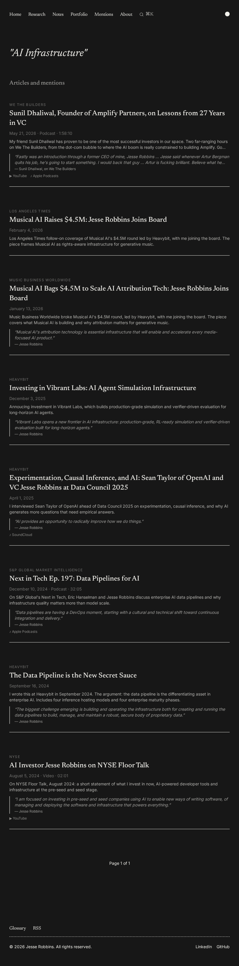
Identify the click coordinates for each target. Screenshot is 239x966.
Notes (58, 14)
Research (36, 14)
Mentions (103, 14)
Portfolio (79, 14)
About (126, 14)
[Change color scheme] (227, 14)
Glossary (17, 928)
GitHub (223, 946)
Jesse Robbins (40, 946)
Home (15, 14)
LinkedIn (204, 946)
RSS (37, 928)
